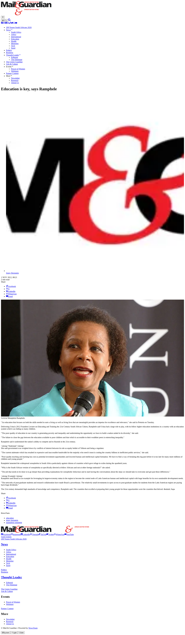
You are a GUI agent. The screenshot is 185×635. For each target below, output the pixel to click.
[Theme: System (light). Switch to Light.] (4, 20)
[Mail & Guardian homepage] (92, 8)
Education (10, 556)
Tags (3, 537)
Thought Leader (11, 577)
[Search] (9, 20)
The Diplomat (11, 585)
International (11, 554)
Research (9, 621)
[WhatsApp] (14, 23)
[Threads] (8, 23)
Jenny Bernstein (12, 273)
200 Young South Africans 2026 (14, 539)
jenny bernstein (12, 520)
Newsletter (10, 619)
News (4, 544)
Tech (8, 563)
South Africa (11, 550)
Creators (8, 537)
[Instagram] (4, 23)
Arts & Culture (7, 591)
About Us (10, 624)
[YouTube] (16, 23)
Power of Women (13, 602)
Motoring (9, 561)
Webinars (9, 604)
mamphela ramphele (14, 522)
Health (8, 559)
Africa (8, 552)
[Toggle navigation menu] (3, 17)
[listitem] (6, 534)
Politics (4, 570)
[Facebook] (2, 23)
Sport (8, 565)
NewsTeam (33, 628)
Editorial (9, 583)
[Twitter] (12, 23)
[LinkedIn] (6, 23)
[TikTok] (10, 23)
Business (4, 572)
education (10, 518)
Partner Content (7, 609)
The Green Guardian (9, 589)
